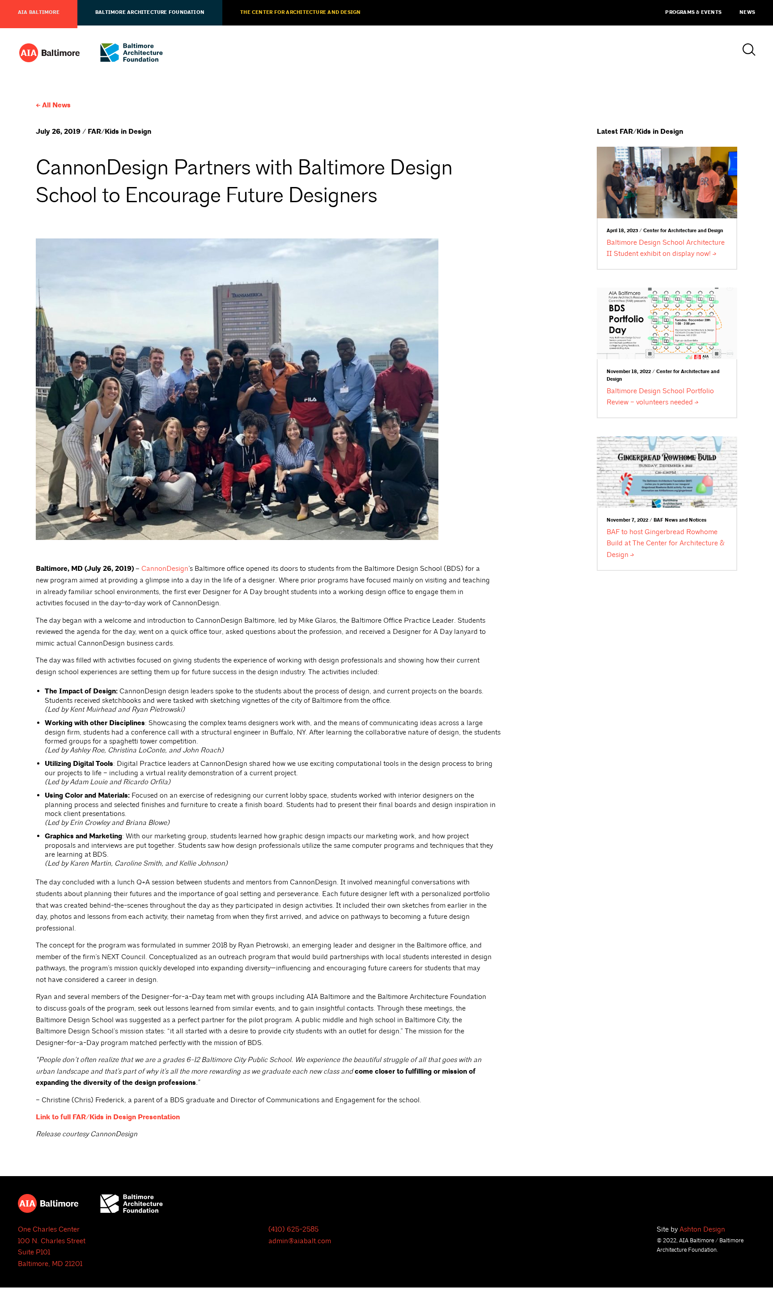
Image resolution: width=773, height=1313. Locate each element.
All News (56, 105)
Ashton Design (702, 1229)
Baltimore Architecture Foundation (149, 12)
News (747, 12)
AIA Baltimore (38, 12)
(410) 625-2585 (293, 1229)
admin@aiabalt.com (299, 1241)
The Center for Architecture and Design (300, 12)
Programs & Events (693, 12)
